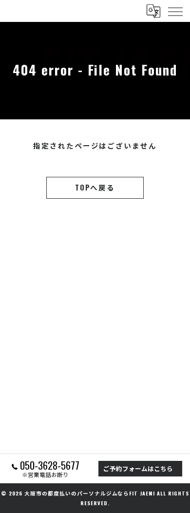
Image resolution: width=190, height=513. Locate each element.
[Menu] (175, 10)
